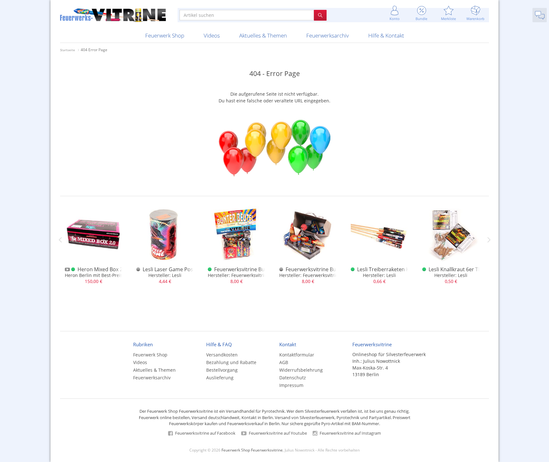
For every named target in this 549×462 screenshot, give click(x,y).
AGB (283, 362)
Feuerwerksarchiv (327, 35)
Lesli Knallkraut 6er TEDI (457, 269)
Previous (60, 240)
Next (489, 240)
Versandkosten (222, 355)
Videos (212, 35)
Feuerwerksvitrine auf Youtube (277, 433)
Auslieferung (220, 378)
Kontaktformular (296, 355)
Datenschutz (292, 378)
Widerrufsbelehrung (301, 370)
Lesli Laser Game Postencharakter (183, 269)
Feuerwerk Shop (164, 35)
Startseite (67, 50)
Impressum (291, 385)
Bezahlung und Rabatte (231, 362)
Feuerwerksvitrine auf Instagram (350, 433)
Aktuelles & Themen (263, 35)
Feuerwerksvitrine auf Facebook (204, 433)
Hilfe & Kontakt (386, 35)
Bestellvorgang (222, 370)
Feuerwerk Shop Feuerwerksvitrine (252, 449)
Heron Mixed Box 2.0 (102, 269)
